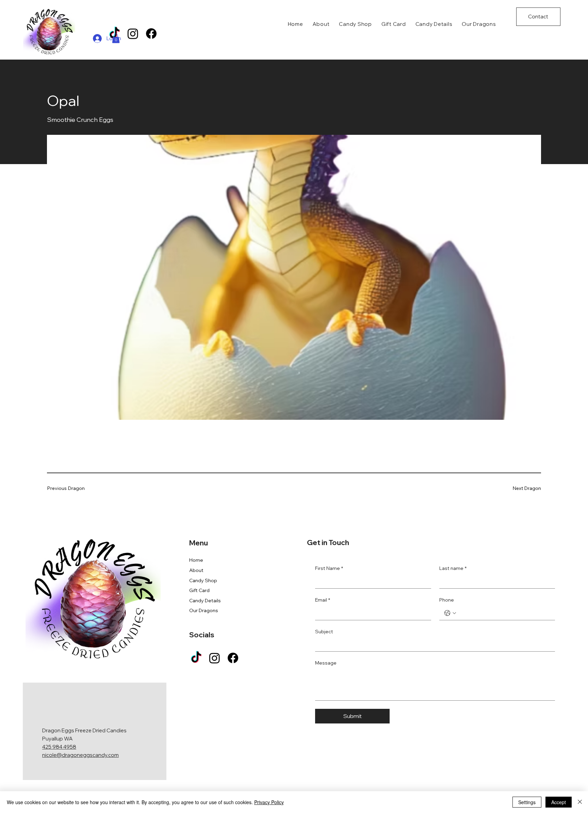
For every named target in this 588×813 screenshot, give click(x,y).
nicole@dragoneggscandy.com (80, 755)
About (196, 570)
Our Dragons (203, 610)
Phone (446, 600)
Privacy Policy (269, 802)
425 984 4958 (59, 747)
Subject (324, 631)
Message (326, 663)
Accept (558, 802)
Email (322, 600)
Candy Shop (203, 580)
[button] (116, 38)
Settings (527, 802)
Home (196, 560)
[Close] (580, 802)
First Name (329, 568)
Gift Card (199, 590)
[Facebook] (151, 34)
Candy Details (205, 600)
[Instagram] (133, 34)
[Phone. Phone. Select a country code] (450, 613)
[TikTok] (196, 658)
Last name (453, 568)
